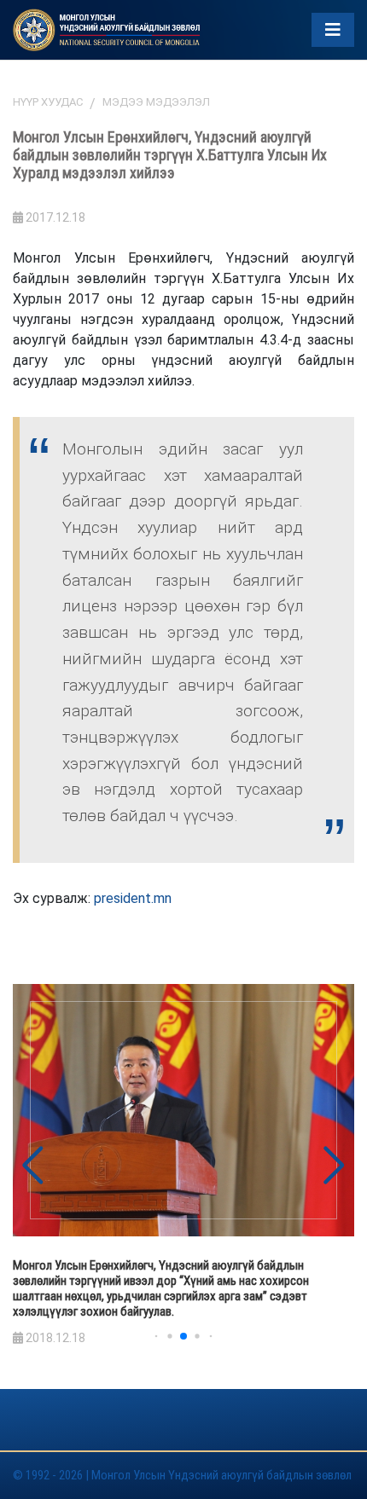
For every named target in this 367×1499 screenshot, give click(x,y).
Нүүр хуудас (48, 101)
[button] (334, 1165)
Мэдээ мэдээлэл (156, 101)
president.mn (133, 898)
